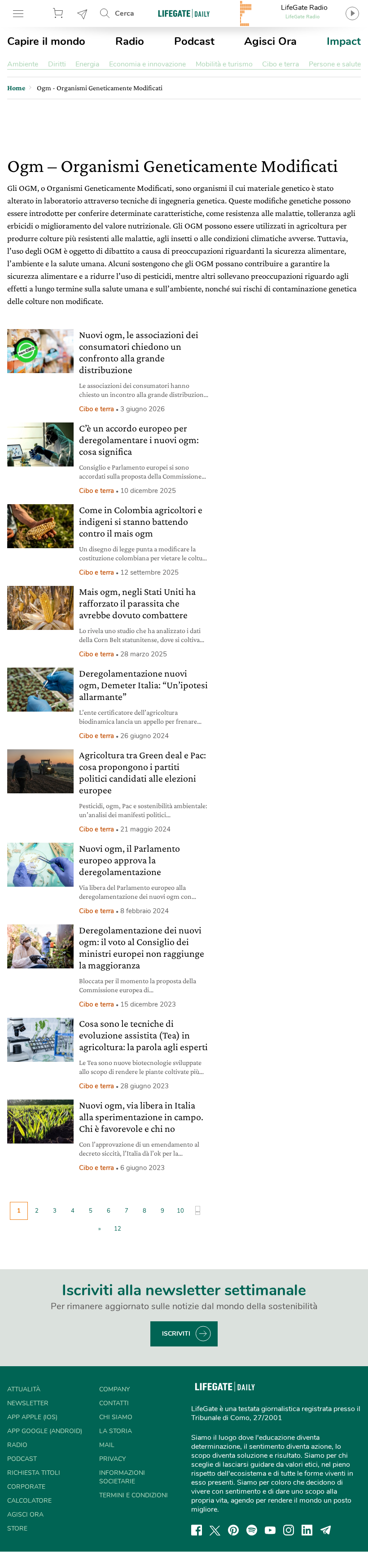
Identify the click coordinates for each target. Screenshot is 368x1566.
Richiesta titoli (33, 1473)
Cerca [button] (124, 13)
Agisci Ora (270, 41)
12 (117, 1229)
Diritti (57, 64)
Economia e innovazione (147, 64)
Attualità (23, 1389)
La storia (115, 1431)
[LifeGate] (184, 13)
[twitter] (215, 1530)
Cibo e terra (280, 64)
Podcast (194, 41)
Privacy (112, 1459)
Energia (87, 64)
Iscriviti (176, 1333)
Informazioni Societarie (122, 1477)
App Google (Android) (44, 1431)
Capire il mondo (46, 41)
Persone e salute (335, 64)
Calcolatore (29, 1500)
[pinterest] (233, 1530)
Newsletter (82, 13)
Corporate (26, 1486)
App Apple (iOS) (32, 1417)
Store (59, 13)
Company (114, 1389)
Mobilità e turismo (224, 64)
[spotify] (251, 1530)
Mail (106, 1445)
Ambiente (22, 64)
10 (180, 1211)
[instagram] (288, 1530)
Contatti (114, 1403)
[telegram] (325, 1530)
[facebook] (196, 1530)
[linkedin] (307, 1530)
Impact (344, 41)
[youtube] (270, 1530)
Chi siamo (115, 1417)
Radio (129, 41)
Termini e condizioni (133, 1495)
